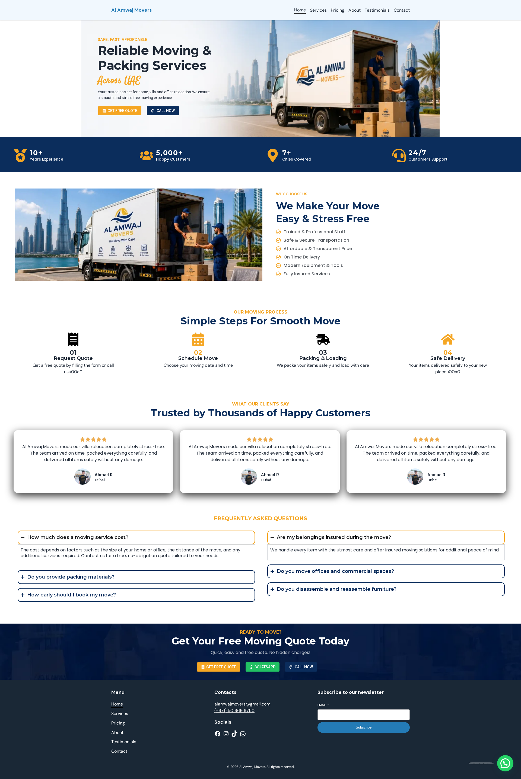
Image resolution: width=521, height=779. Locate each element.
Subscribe (363, 727)
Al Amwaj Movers (131, 10)
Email (323, 705)
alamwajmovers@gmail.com (242, 704)
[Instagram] (226, 733)
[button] (505, 763)
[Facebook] (217, 733)
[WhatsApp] (243, 733)
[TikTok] (234, 733)
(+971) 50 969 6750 (234, 710)
